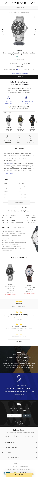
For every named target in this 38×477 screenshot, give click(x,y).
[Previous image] (3, 31)
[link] (8, 100)
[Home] (19, 3)
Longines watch (10, 163)
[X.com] (21, 423)
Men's (10, 12)
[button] (35, 3)
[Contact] (6, 3)
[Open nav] (3, 3)
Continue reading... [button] (8, 173)
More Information (19, 394)
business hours (29, 432)
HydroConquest (25, 12)
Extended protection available (19, 73)
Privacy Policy (11, 470)
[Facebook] (16, 423)
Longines (16, 12)
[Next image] (35, 31)
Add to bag (19, 77)
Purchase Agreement (24, 470)
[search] (14, 7)
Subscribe (27, 416)
